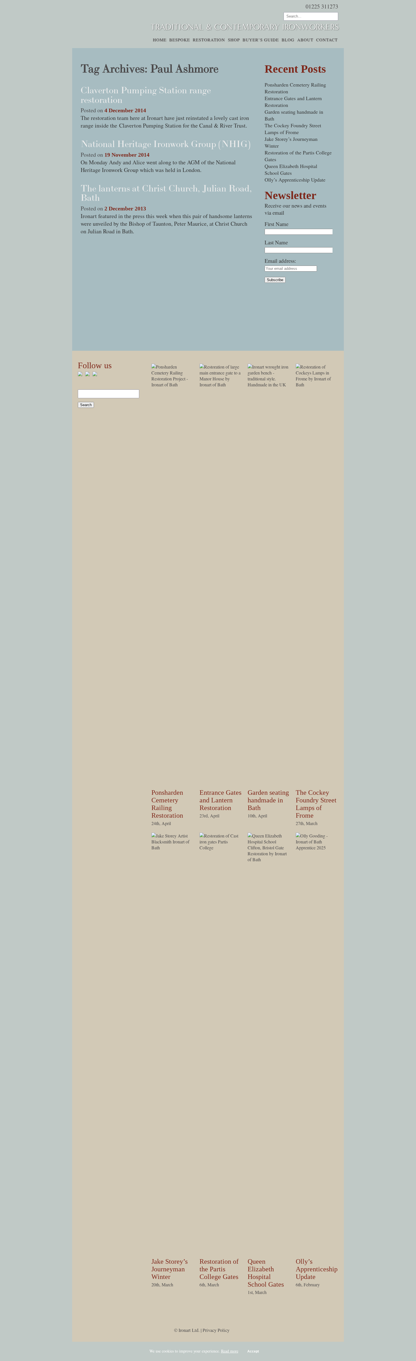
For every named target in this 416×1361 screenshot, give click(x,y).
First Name (276, 223)
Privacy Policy (216, 1330)
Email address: (280, 260)
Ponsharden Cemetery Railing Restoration (167, 804)
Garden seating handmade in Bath (268, 800)
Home (159, 39)
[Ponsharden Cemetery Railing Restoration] (172, 384)
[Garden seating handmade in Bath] (269, 384)
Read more (229, 1351)
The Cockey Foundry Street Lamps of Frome (293, 128)
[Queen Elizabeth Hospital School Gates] (269, 859)
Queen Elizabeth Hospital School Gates (291, 169)
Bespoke (179, 39)
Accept (253, 1351)
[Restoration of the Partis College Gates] (221, 847)
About (305, 39)
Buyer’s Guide (261, 39)
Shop (234, 39)
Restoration (209, 39)
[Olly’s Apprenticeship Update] (317, 847)
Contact (327, 39)
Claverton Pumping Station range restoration (146, 95)
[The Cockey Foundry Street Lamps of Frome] (317, 384)
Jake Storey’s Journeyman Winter (169, 1269)
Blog (288, 39)
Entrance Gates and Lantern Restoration (220, 800)
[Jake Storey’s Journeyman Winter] (172, 847)
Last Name (276, 242)
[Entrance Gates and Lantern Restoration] (221, 384)
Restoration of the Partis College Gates (219, 1269)
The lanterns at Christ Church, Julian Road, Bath (166, 193)
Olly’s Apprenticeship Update (295, 179)
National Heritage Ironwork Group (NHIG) (165, 144)
